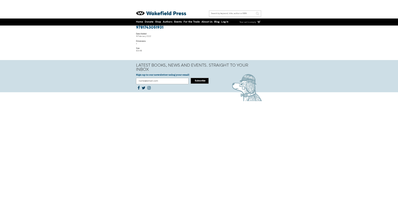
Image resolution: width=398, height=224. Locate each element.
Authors (167, 22)
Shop (158, 22)
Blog (217, 22)
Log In (224, 22)
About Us (207, 22)
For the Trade (192, 22)
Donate (149, 22)
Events (178, 22)
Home (139, 22)
